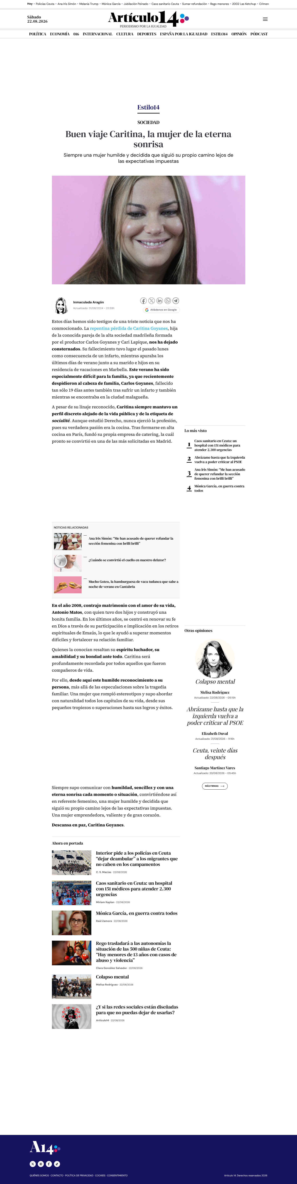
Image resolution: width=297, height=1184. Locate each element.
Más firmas (211, 786)
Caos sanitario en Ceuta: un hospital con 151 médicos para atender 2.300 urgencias (217, 445)
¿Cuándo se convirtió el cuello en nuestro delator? (127, 560)
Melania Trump (88, 4)
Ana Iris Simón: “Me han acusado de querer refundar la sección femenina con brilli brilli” (131, 541)
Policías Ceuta (45, 4)
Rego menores (219, 4)
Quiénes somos (39, 1175)
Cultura (124, 34)
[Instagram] (41, 1164)
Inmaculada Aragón (88, 302)
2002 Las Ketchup (244, 4)
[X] (151, 301)
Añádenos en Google (163, 310)
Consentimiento (117, 1175)
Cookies (100, 1175)
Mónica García (111, 4)
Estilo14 (219, 34)
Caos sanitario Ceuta (165, 4)
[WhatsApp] (168, 301)
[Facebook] (143, 301)
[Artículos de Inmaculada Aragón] (61, 305)
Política (37, 34)
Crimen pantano (269, 4)
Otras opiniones (199, 630)
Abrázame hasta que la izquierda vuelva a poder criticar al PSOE (220, 459)
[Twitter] (33, 1164)
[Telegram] (176, 301)
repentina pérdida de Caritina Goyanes (128, 328)
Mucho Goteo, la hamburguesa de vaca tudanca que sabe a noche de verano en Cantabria (133, 584)
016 (76, 34)
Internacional (97, 34)
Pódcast (259, 34)
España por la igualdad (183, 34)
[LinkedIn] (160, 301)
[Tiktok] (57, 1164)
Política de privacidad (79, 1175)
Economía (60, 34)
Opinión (239, 34)
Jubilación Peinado (136, 4)
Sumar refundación (194, 4)
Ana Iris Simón (67, 4)
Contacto (57, 1175)
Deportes (146, 34)
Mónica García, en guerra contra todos (219, 488)
